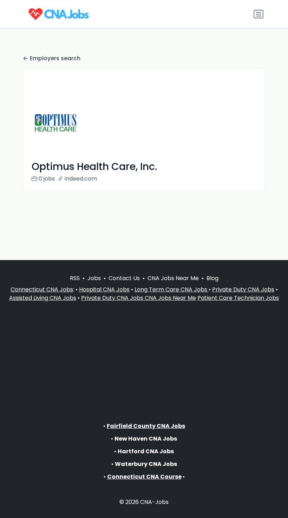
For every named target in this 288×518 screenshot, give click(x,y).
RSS (75, 278)
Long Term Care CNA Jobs (172, 289)
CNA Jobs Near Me (173, 278)
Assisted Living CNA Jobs (42, 298)
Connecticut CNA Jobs (42, 289)
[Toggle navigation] (258, 14)
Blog (212, 278)
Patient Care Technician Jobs (238, 298)
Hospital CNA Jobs (104, 289)
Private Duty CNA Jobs (243, 289)
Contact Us (124, 278)
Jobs (94, 278)
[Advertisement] (144, 356)
